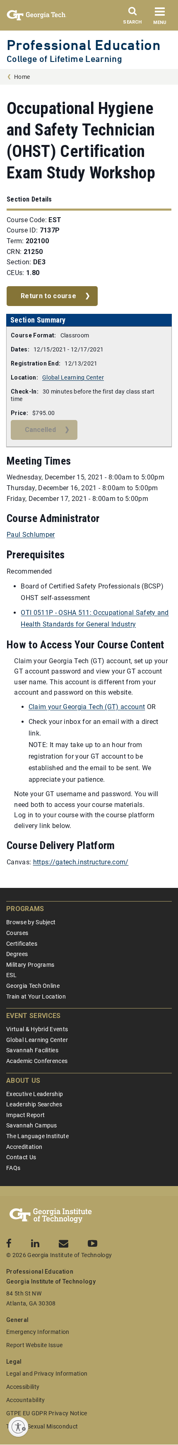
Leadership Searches (34, 1104)
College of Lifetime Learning (64, 59)
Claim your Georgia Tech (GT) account (87, 707)
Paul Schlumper (31, 535)
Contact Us (21, 1157)
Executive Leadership (34, 1094)
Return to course (48, 296)
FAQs (13, 1168)
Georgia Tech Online (33, 985)
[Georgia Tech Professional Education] (51, 1216)
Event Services (33, 1016)
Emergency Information (38, 1332)
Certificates (21, 943)
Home (22, 77)
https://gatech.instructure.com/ (81, 862)
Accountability (25, 1400)
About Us (23, 1080)
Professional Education (84, 44)
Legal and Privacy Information (46, 1373)
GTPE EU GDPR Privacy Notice (46, 1413)
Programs (25, 909)
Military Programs (30, 964)
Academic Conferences (36, 1061)
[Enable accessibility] (18, 1427)
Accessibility (22, 1386)
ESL (11, 975)
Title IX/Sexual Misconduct (42, 1426)
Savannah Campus (31, 1125)
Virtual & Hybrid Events (37, 1029)
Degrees (17, 954)
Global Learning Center (73, 377)
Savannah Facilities (32, 1050)
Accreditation (24, 1147)
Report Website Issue (34, 1345)
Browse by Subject (30, 922)
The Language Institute (37, 1136)
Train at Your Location (36, 996)
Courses (17, 933)
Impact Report (25, 1115)
